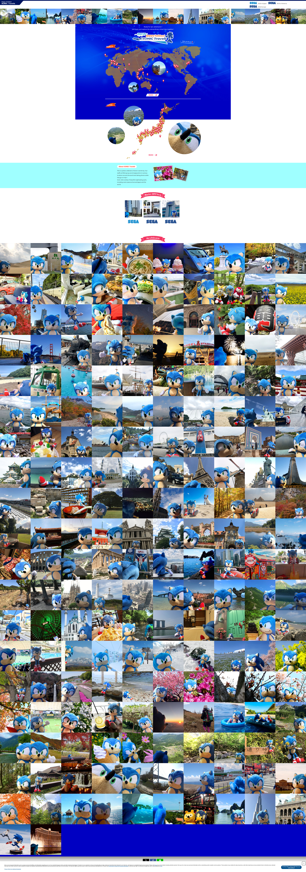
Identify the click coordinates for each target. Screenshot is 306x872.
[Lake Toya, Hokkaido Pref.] (229, 350)
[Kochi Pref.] (260, 472)
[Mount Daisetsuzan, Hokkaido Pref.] (76, 656)
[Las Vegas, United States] (199, 472)
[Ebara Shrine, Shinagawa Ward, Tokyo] (168, 686)
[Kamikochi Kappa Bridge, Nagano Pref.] (15, 748)
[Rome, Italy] (46, 564)
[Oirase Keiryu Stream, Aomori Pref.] (260, 258)
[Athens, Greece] (46, 503)
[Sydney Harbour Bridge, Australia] (229, 380)
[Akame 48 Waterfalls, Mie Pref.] (199, 748)
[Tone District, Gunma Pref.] (76, 258)
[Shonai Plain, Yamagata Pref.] (290, 289)
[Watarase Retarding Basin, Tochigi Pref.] (290, 656)
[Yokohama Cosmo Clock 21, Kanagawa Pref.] (46, 625)
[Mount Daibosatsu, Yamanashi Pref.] (199, 717)
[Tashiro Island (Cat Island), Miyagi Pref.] (46, 258)
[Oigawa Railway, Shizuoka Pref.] (76, 350)
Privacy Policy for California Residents (12, 869)
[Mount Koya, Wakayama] (107, 533)
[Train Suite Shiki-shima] (46, 289)
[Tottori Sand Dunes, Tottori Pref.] (15, 258)
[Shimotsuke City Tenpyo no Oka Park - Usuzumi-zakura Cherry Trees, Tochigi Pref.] (260, 656)
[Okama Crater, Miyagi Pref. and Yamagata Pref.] (137, 411)
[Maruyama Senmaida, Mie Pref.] (168, 748)
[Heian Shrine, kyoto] (290, 380)
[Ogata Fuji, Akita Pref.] (260, 289)
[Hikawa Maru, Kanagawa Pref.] (107, 380)
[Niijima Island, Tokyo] (107, 686)
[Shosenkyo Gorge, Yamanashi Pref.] (290, 503)
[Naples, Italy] (76, 472)
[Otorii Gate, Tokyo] (76, 717)
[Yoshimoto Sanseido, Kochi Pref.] (199, 442)
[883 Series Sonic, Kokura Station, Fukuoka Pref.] (199, 258)
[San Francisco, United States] (137, 350)
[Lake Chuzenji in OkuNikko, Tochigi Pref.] (15, 686)
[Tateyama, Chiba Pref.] (229, 319)
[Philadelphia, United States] (229, 625)
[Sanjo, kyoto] (15, 319)
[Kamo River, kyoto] (290, 442)
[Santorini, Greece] (290, 533)
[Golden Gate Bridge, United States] (46, 350)
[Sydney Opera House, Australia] (107, 442)
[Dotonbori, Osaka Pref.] (15, 564)
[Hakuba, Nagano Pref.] (46, 748)
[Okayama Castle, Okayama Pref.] (107, 778)
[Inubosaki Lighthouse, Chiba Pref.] (107, 595)
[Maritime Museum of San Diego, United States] (137, 380)
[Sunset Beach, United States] (168, 350)
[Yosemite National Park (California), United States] (46, 809)
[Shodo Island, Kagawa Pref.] (107, 411)
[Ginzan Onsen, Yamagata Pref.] (137, 442)
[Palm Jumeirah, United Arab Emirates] (199, 533)
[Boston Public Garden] (229, 258)
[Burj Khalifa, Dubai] (137, 595)
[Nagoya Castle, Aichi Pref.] (168, 533)
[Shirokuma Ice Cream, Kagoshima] (46, 442)
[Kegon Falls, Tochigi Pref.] (46, 686)
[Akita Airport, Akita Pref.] (168, 289)
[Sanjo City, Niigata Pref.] (137, 319)
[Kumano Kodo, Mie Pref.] (260, 748)
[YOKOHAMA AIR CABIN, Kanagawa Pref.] (46, 319)
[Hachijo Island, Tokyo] (199, 564)
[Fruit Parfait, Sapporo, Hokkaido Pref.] (168, 258)
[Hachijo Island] (290, 564)
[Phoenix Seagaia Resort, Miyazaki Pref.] (168, 319)
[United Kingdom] (137, 533)
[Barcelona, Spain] (229, 442)
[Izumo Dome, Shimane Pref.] (199, 411)
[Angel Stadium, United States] (199, 350)
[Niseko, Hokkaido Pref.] (107, 656)
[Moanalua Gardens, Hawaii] (107, 503)
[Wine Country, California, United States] (15, 595)
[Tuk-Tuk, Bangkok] (15, 289)
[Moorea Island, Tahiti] (76, 809)
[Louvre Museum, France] (290, 411)
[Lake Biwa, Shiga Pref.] (15, 411)
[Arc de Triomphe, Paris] (168, 472)
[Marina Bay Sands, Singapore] (168, 411)
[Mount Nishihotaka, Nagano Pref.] (260, 595)
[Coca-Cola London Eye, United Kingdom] (168, 442)
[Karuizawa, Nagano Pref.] (229, 289)
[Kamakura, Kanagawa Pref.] (107, 625)
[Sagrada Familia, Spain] (76, 595)
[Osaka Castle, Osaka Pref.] (15, 472)
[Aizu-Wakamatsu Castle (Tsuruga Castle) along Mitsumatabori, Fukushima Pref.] (260, 625)
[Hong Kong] (168, 564)
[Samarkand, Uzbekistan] (260, 442)
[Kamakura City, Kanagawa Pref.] (107, 717)
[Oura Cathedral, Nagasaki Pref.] (137, 472)
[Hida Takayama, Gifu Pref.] (137, 748)
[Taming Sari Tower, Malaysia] (168, 809)
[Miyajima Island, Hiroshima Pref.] (15, 350)
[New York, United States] (260, 778)
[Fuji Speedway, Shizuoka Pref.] (15, 503)
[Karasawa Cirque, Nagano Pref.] (290, 717)
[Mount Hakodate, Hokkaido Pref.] (137, 503)
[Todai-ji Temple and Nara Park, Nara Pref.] (46, 595)
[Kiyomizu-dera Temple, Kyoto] (46, 778)
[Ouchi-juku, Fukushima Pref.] (76, 503)
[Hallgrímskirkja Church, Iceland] (290, 472)
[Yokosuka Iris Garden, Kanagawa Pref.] (137, 717)
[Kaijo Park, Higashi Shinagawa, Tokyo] (199, 686)
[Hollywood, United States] (107, 350)
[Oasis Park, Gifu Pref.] (107, 748)
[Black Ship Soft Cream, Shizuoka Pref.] (199, 289)
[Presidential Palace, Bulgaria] (199, 319)
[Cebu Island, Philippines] (46, 472)
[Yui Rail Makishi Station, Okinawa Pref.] (290, 258)
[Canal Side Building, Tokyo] (229, 686)
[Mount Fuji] (168, 717)
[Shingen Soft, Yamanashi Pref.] (107, 319)
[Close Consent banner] (304, 863)
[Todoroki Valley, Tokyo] (260, 380)
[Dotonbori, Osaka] (137, 564)
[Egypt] (260, 503)
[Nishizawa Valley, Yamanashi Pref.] (229, 503)
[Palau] (229, 411)
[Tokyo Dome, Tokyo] (15, 656)
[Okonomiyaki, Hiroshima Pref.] (107, 289)
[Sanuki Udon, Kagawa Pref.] (137, 258)
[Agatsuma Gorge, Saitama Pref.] (137, 625)
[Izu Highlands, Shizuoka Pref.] (229, 717)
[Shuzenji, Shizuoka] (15, 442)
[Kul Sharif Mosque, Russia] (76, 625)
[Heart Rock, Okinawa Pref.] (229, 595)
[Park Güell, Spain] (168, 380)
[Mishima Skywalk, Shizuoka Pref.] (76, 533)
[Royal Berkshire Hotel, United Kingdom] (15, 533)
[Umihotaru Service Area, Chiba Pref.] (46, 411)
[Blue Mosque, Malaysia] (107, 472)
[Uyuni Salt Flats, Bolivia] (15, 839)
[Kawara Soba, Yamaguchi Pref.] (137, 289)
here (156, 865)
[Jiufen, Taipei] (199, 809)
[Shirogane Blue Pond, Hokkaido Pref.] (199, 380)
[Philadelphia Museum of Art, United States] (290, 778)
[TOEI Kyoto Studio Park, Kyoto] (199, 625)
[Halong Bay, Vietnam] (229, 809)
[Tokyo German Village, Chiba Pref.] (76, 686)
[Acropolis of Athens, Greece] (107, 564)
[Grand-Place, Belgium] (168, 503)
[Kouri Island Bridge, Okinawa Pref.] (168, 595)
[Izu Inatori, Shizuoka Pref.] (76, 319)
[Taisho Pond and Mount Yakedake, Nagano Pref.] (290, 595)
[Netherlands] (229, 472)
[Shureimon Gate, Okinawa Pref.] (46, 533)
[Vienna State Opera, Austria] (290, 809)
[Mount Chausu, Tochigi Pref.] (76, 411)
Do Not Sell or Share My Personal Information (118, 866)
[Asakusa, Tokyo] (260, 319)
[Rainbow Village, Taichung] (260, 564)
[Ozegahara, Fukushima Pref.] (260, 533)
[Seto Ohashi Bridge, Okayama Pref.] (168, 778)
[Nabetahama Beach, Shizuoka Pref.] (15, 380)
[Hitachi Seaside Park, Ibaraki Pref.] (229, 656)
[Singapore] (229, 564)
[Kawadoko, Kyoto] (76, 778)
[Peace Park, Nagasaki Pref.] (260, 411)
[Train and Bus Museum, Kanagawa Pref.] (46, 380)
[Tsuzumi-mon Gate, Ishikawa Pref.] (290, 350)
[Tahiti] (107, 809)
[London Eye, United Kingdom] (290, 319)
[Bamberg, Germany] (76, 442)
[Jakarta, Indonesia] (46, 656)
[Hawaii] (107, 258)
